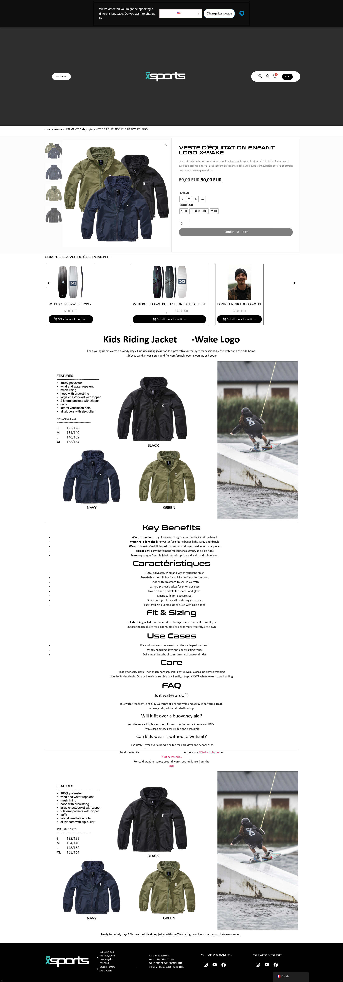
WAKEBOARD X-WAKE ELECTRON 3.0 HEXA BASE (169, 304)
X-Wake (58, 129)
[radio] (182, 199)
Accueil (47, 129)
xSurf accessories (171, 757)
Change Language (219, 13)
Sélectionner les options (73, 319)
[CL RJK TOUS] (116, 193)
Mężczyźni (87, 129)
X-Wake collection (209, 752)
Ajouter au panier (235, 232)
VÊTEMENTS (72, 129)
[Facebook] (223, 964)
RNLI (171, 766)
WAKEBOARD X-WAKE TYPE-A (71, 304)
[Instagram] (205, 964)
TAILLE (184, 192)
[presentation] (49, 283)
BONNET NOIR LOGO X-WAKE (239, 304)
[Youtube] (214, 964)
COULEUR (186, 205)
